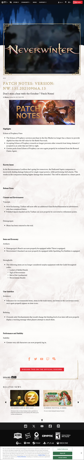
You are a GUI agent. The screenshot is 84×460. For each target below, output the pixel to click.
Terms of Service (21, 456)
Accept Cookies (62, 457)
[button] (4, 2)
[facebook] (12, 377)
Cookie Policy (41, 455)
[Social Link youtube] (42, 426)
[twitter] (15, 377)
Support (42, 2)
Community (25, 2)
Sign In (61, 2)
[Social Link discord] (58, 426)
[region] (42, 453)
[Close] (81, 453)
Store (15, 2)
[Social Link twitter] (33, 426)
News (35, 2)
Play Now (78, 2)
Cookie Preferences (62, 449)
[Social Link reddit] (25, 426)
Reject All (62, 453)
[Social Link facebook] (50, 426)
